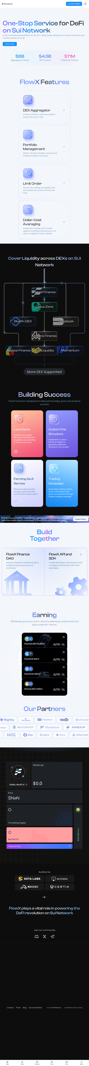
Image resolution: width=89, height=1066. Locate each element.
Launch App (9, 44)
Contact (10, 1007)
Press (18, 1007)
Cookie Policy (68, 1008)
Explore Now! (80, 519)
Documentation (35, 1007)
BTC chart (37, 520)
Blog (24, 1007)
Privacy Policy (78, 1008)
